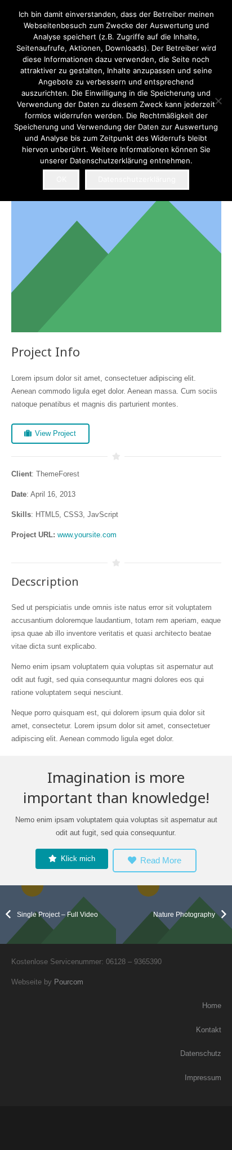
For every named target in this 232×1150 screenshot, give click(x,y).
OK (61, 179)
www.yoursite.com (87, 535)
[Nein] (218, 100)
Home (211, 1005)
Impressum (203, 1077)
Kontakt (208, 1030)
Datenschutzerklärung (137, 179)
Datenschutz (200, 1053)
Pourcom (68, 982)
